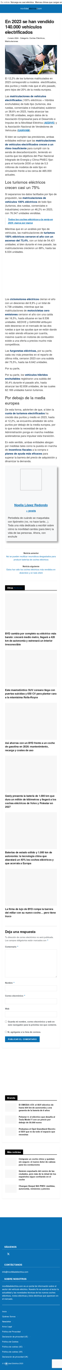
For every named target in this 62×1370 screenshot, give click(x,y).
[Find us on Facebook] (3, 1254)
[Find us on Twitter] (8, 1254)
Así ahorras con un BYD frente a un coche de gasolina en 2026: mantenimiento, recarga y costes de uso (30, 746)
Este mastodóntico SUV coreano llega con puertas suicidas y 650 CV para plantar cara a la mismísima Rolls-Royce (31, 693)
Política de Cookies (10, 1341)
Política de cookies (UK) (12, 1351)
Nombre (10, 982)
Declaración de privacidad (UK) (15, 1356)
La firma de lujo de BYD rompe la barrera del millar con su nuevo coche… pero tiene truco (30, 912)
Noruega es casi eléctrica (22, 2)
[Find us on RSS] (18, 1254)
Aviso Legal (7, 1326)
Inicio (4, 1311)
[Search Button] (58, 8)
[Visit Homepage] (31, 9)
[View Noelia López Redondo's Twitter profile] (31, 496)
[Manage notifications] (6, 1363)
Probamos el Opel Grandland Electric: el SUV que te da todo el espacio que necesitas (37, 1131)
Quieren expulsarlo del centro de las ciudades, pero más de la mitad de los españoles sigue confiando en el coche (37, 1175)
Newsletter (6, 1321)
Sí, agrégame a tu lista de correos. (24, 1031)
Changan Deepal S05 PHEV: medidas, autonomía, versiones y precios (37, 1187)
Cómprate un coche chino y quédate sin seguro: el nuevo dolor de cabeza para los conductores (37, 1161)
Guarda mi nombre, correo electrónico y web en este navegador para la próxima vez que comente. (32, 1023)
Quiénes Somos (9, 1316)
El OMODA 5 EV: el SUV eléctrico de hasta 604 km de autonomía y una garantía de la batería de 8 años (36, 1107)
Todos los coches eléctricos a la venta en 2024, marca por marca (30, 221)
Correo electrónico (15, 995)
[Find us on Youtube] (23, 1254)
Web (7, 1008)
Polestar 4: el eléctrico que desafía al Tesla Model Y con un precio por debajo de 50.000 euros (37, 1119)
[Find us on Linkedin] (28, 1254)
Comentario (11, 946)
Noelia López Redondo (31, 505)
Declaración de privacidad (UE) (15, 1336)
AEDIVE (49, 123)
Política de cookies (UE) (12, 1346)
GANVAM (23, 130)
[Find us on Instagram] (14, 1254)
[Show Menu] (3, 8)
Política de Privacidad (11, 1331)
